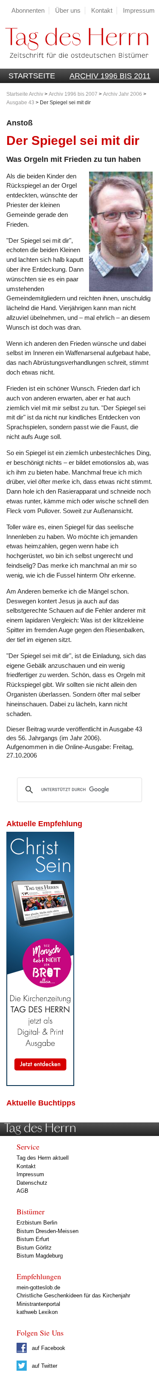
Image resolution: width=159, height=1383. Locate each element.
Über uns (68, 10)
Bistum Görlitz (34, 1247)
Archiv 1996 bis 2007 (73, 94)
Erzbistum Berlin (37, 1222)
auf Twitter (43, 1366)
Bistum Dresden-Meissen (47, 1231)
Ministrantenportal (38, 1304)
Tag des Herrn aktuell (43, 1158)
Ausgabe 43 (20, 103)
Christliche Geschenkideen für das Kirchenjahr (73, 1295)
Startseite (31, 76)
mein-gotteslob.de (38, 1287)
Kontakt (101, 10)
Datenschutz (32, 1183)
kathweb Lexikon (37, 1312)
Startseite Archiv (24, 94)
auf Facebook (47, 1348)
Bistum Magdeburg (40, 1255)
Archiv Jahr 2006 (122, 94)
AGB (22, 1191)
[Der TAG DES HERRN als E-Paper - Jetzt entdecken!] (40, 1083)
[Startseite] (74, 64)
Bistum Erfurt (33, 1239)
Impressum (139, 10)
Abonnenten (28, 10)
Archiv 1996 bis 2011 (110, 76)
